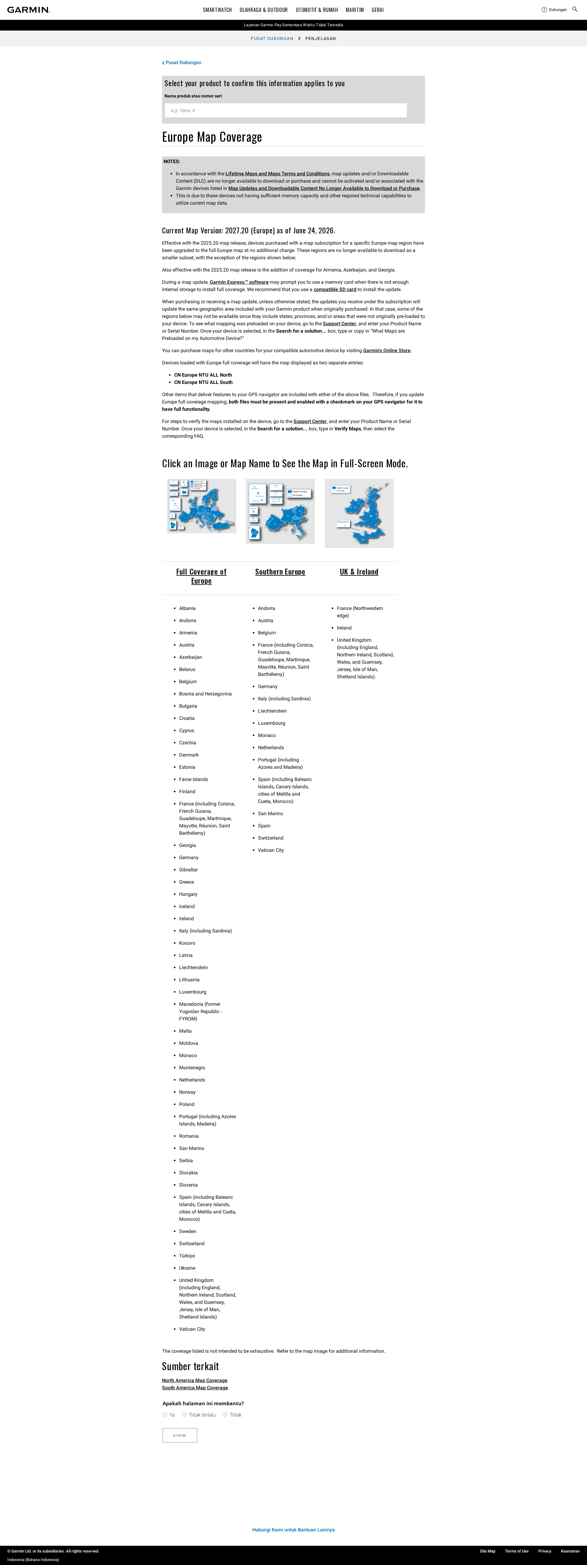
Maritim (355, 9)
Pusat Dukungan (272, 38)
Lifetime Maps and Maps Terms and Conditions (278, 174)
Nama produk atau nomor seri (193, 95)
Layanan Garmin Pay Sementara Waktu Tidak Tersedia (293, 25)
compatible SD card (335, 289)
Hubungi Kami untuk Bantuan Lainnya (293, 1530)
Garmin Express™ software (239, 282)
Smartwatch (217, 9)
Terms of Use (517, 1551)
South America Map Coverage (195, 1388)
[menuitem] (554, 10)
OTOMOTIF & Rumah (317, 9)
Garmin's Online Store (387, 350)
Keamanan (570, 1551)
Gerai (378, 9)
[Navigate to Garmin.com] (28, 10)
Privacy (544, 1551)
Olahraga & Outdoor (264, 9)
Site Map (487, 1551)
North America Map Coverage (194, 1380)
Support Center (339, 323)
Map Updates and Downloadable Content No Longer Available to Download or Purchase (324, 188)
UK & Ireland (359, 571)
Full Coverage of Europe (201, 576)
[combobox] (285, 110)
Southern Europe (280, 571)
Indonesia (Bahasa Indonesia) (33, 1559)
